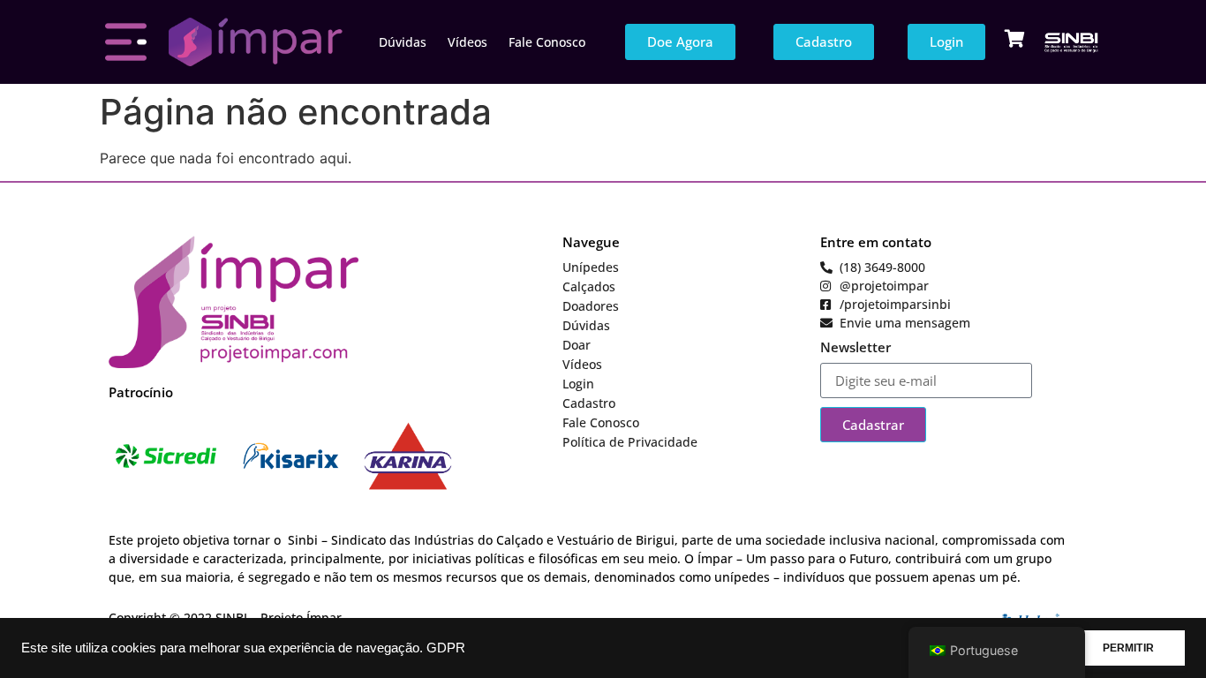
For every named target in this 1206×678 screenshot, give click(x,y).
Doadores (590, 306)
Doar (576, 344)
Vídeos (467, 42)
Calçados (588, 286)
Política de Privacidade (629, 441)
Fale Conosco (547, 42)
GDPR (445, 648)
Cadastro (588, 403)
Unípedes (590, 267)
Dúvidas (402, 42)
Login (578, 383)
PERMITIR (1128, 648)
